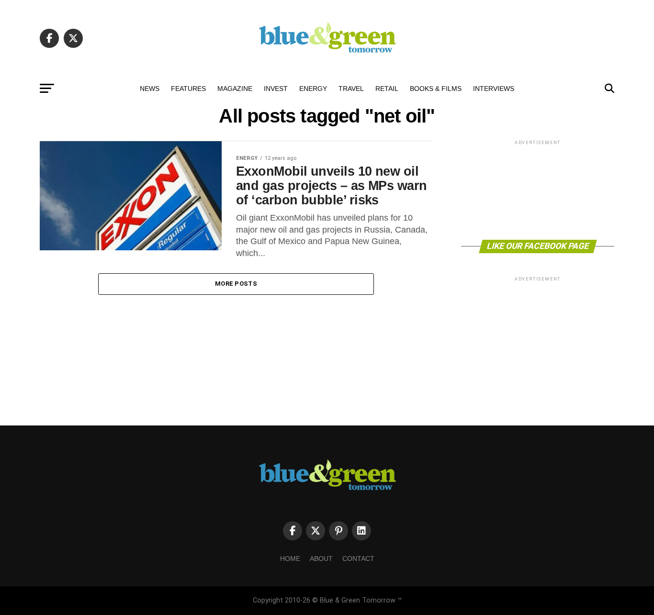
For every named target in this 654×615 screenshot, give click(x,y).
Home (290, 558)
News (149, 88)
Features (188, 88)
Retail (386, 88)
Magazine (234, 88)
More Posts (236, 283)
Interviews (493, 88)
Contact (358, 558)
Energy (313, 88)
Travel (351, 88)
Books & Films (436, 88)
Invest (276, 88)
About (321, 558)
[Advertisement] (537, 189)
